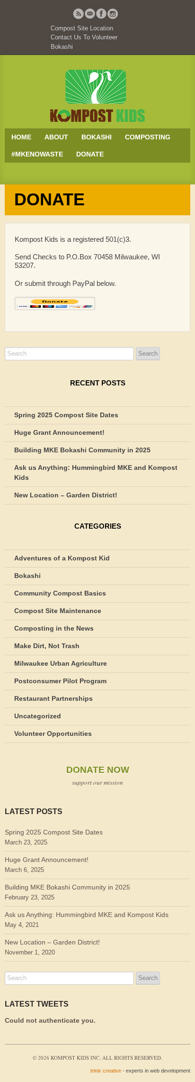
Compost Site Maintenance (57, 610)
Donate (90, 154)
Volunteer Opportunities (53, 733)
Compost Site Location (82, 28)
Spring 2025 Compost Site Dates (66, 415)
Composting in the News (54, 628)
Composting (147, 137)
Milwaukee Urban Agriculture (60, 663)
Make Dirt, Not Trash (47, 646)
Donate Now (97, 770)
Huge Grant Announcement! (59, 432)
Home (21, 137)
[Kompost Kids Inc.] (97, 95)
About (56, 137)
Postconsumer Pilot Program (60, 681)
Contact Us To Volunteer (84, 37)
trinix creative (105, 1070)
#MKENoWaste (37, 154)
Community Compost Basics (60, 593)
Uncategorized (37, 716)
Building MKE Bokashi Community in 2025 (82, 450)
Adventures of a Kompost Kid (62, 558)
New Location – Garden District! (65, 495)
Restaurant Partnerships (53, 698)
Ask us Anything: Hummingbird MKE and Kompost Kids (86, 914)
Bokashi (62, 46)
